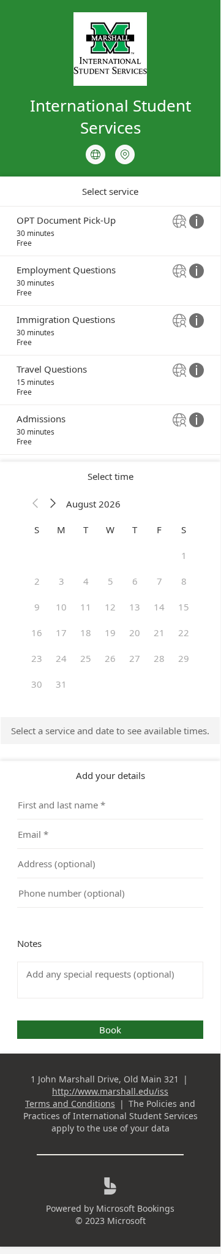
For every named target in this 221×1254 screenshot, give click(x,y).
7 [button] (159, 581)
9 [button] (37, 607)
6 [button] (135, 581)
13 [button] (134, 607)
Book (110, 1030)
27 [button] (134, 658)
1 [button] (184, 555)
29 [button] (183, 658)
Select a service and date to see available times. (110, 730)
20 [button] (134, 632)
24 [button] (61, 658)
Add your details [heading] (110, 775)
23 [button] (36, 658)
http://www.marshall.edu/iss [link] (110, 1091)
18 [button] (85, 632)
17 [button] (61, 632)
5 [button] (110, 581)
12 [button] (110, 607)
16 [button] (36, 632)
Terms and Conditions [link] (70, 1103)
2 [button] (37, 581)
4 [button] (86, 581)
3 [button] (61, 581)
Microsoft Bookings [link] (135, 1208)
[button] (35, 504)
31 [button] (61, 684)
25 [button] (85, 658)
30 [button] (36, 684)
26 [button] (110, 658)
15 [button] (183, 607)
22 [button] (183, 632)
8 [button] (184, 581)
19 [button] (110, 632)
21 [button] (159, 632)
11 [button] (85, 607)
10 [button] (61, 607)
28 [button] (159, 658)
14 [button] (159, 607)
